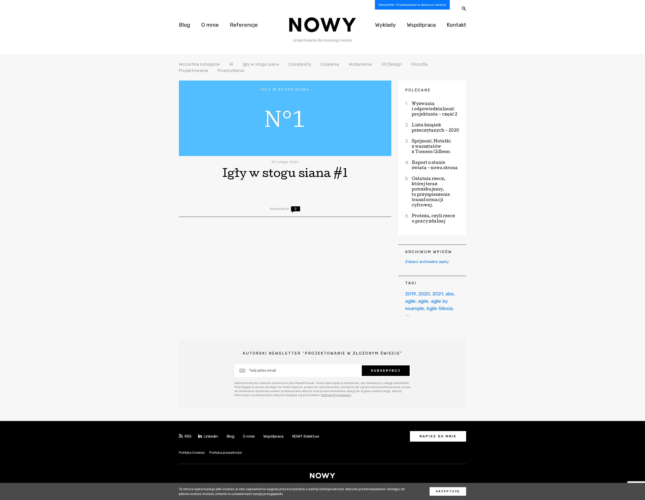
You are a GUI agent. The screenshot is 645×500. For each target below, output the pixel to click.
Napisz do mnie (438, 436)
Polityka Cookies (192, 452)
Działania (330, 64)
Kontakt (456, 25)
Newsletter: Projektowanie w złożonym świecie (412, 5)
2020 (424, 294)
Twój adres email (262, 370)
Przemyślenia (231, 70)
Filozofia (419, 64)
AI (231, 64)
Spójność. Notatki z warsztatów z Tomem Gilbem (431, 146)
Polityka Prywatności (336, 395)
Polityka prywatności (225, 452)
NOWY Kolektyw (305, 436)
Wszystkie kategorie (199, 64)
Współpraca (421, 25)
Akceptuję (448, 491)
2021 (437, 294)
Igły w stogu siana (261, 64)
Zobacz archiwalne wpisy (427, 261)
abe (449, 294)
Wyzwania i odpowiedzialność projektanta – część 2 (434, 109)
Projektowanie (193, 70)
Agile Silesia (439, 308)
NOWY (322, 24)
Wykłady (385, 25)
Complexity (299, 64)
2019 (410, 294)
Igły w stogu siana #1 (285, 174)
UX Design (391, 64)
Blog (184, 25)
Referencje (244, 25)
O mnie (210, 25)
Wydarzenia (360, 64)
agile (410, 301)
